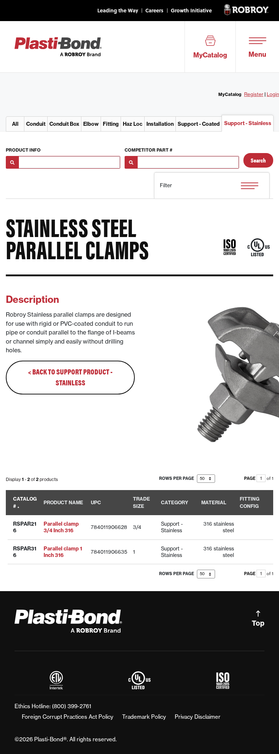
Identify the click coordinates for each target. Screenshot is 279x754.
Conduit (35, 124)
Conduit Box (64, 124)
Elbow (91, 124)
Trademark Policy (144, 717)
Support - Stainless (247, 123)
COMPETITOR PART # (149, 150)
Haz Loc (132, 124)
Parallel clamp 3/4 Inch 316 (61, 527)
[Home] (58, 46)
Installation (160, 124)
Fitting (111, 124)
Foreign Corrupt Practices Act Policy (67, 717)
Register (253, 94)
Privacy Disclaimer (198, 717)
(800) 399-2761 (71, 706)
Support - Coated (199, 124)
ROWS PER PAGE (177, 478)
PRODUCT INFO (23, 150)
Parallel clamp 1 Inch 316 (63, 551)
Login (273, 94)
